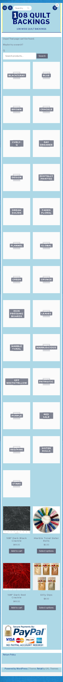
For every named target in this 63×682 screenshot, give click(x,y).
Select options (46, 551)
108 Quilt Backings (32, 18)
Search (28, 8)
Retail (39, 668)
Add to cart (16, 551)
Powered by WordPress (16, 668)
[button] (10, 8)
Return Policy (9, 654)
